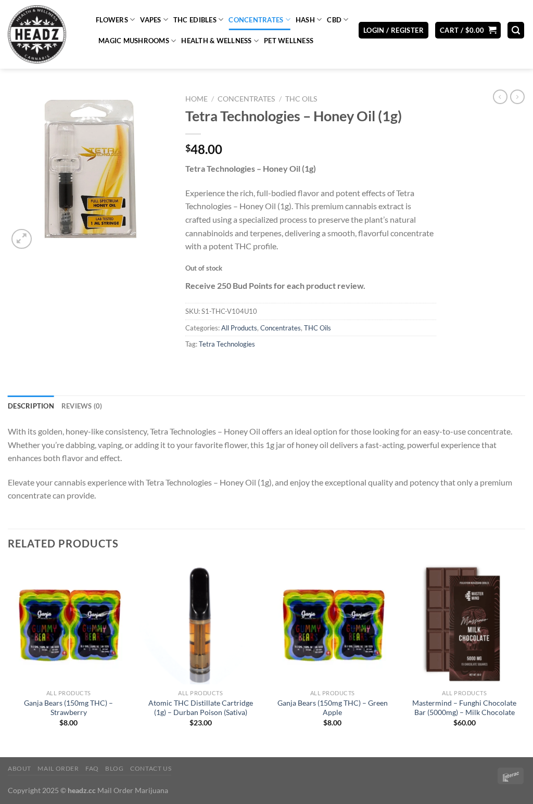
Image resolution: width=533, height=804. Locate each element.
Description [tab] (31, 406)
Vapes (150, 20)
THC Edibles (195, 20)
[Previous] (8, 658)
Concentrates (256, 20)
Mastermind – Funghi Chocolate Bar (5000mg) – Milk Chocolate (464, 707)
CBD (334, 20)
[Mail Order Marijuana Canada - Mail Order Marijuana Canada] (44, 34)
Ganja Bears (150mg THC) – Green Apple (332, 707)
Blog (114, 768)
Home (196, 99)
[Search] (515, 30)
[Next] (524, 658)
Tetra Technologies (227, 344)
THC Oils (301, 99)
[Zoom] (21, 239)
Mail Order (58, 768)
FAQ (92, 768)
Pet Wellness (288, 40)
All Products (239, 328)
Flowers (112, 20)
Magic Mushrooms (133, 40)
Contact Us (150, 768)
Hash (305, 20)
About (19, 768)
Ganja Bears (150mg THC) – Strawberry (68, 707)
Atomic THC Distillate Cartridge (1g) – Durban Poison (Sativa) (200, 707)
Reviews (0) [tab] (82, 406)
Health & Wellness (216, 40)
